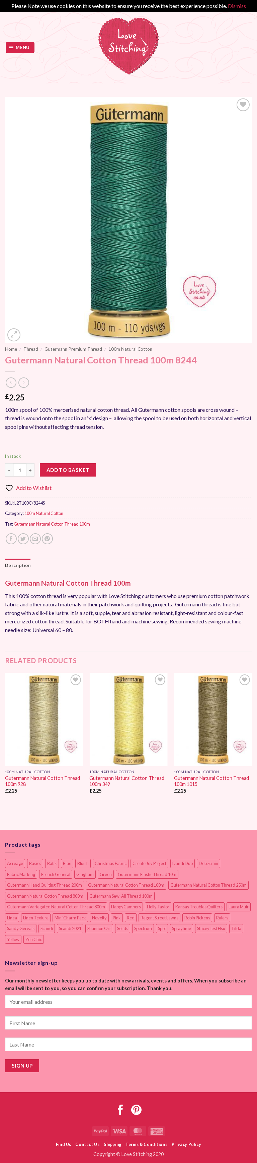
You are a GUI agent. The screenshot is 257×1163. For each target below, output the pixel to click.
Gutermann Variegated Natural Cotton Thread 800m (56, 906)
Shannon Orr (99, 928)
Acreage (15, 863)
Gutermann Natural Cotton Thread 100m (52, 524)
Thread (30, 349)
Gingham (85, 874)
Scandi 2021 (70, 928)
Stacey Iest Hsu (211, 928)
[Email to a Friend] (35, 538)
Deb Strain (208, 863)
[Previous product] (23, 382)
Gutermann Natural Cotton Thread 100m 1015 (211, 781)
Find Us (63, 1144)
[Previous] (5, 739)
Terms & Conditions (146, 1144)
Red (131, 917)
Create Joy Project (149, 863)
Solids (122, 928)
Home (11, 349)
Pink (117, 917)
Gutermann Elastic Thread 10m (147, 874)
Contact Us (87, 1144)
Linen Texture (36, 917)
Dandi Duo (182, 863)
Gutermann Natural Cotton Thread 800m (45, 896)
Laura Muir (239, 906)
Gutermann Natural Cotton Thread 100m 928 (42, 781)
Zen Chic (33, 939)
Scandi (46, 928)
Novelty (99, 917)
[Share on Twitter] (23, 538)
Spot (162, 928)
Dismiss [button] (237, 6)
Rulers (222, 917)
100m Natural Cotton (130, 349)
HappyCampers (126, 906)
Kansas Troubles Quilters (199, 906)
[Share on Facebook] (11, 538)
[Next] (252, 739)
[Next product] (11, 382)
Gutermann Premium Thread (73, 349)
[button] (20, 47)
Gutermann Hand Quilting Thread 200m (44, 885)
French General (55, 874)
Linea (12, 917)
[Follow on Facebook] (120, 1111)
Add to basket (68, 470)
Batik (52, 863)
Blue (67, 863)
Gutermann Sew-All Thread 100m (121, 896)
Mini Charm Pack (70, 917)
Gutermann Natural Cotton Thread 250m (208, 885)
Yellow (13, 939)
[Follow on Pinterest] (136, 1111)
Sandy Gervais (20, 928)
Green (106, 874)
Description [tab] (17, 565)
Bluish (83, 863)
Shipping (112, 1144)
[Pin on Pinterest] (47, 538)
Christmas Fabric (110, 863)
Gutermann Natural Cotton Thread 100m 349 (126, 781)
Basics (35, 863)
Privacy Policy (186, 1144)
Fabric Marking (21, 874)
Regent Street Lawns (159, 917)
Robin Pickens (197, 917)
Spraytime (181, 928)
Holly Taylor (158, 906)
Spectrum (143, 928)
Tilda (236, 928)
